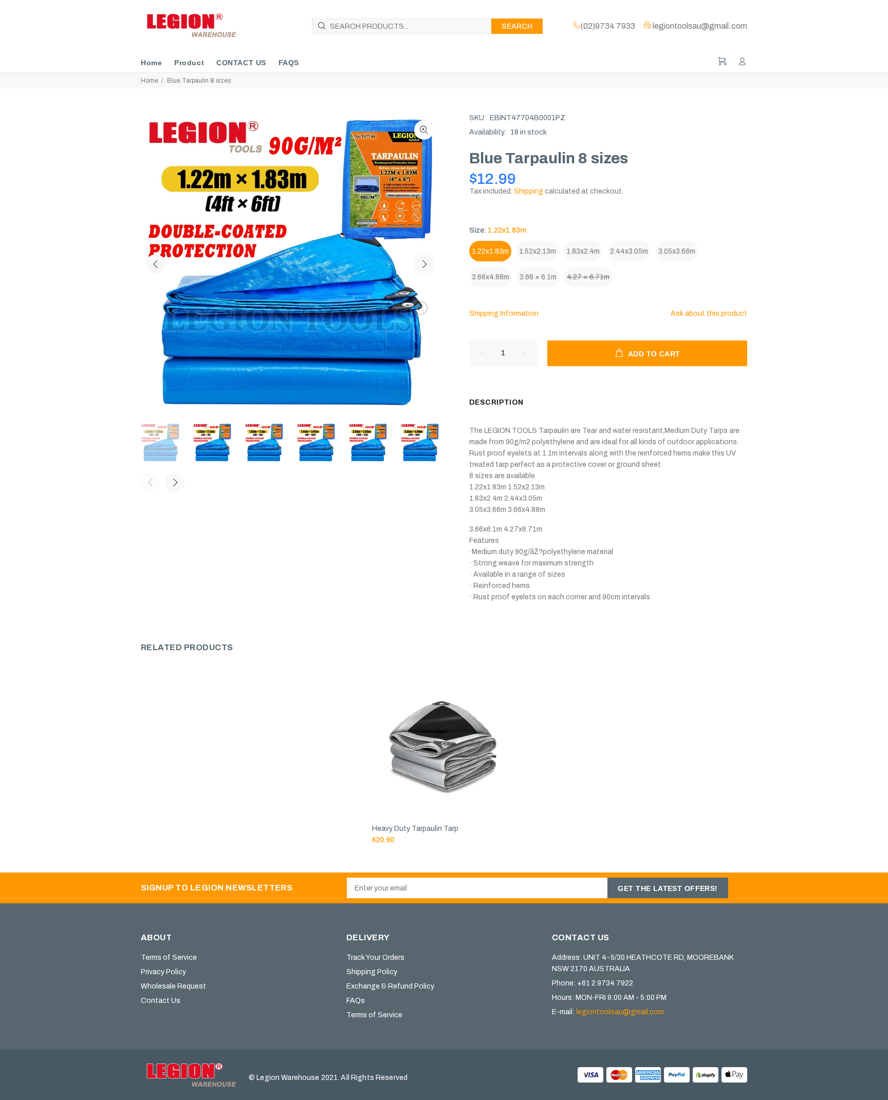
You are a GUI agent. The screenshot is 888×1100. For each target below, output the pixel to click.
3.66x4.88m (490, 277)
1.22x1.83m (490, 251)
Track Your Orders (375, 957)
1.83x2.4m (583, 251)
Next (424, 264)
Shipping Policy (371, 972)
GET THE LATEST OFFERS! (667, 888)
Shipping (528, 191)
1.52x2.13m (537, 251)
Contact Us (160, 1000)
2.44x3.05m (629, 251)
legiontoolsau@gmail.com (620, 1012)
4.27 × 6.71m (588, 277)
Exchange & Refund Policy (390, 986)
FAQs (355, 1000)
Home (149, 80)
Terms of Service (169, 957)
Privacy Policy (163, 972)
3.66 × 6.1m (538, 277)
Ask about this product (709, 313)
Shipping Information (504, 313)
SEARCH (517, 26)
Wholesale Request (173, 986)
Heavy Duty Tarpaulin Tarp (415, 828)
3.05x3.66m (676, 251)
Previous (155, 264)
